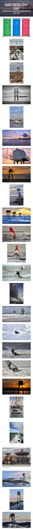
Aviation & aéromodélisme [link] (22, 1)
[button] (32, 1)
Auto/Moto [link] (14, 1)
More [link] (29, 1)
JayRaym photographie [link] (7, 1)
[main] (16, 8)
